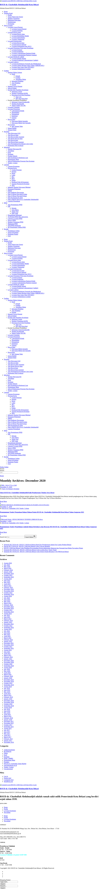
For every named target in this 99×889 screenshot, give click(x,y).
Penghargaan (12, 22)
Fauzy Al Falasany (8, 489)
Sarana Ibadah (12, 128)
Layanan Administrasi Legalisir (21, 69)
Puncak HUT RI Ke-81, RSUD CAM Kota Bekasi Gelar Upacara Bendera (27, 546)
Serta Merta (15, 210)
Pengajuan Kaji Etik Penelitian (21, 95)
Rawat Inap (11, 124)
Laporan (6, 164)
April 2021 (7, 653)
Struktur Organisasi (14, 18)
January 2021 (8, 659)
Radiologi (15, 116)
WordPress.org (8, 781)
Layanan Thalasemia (18, 39)
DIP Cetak (15, 213)
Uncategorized (8, 769)
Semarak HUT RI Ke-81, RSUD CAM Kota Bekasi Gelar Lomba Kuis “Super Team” (30, 550)
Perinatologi (15, 114)
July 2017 (7, 730)
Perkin (14, 180)
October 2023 (8, 610)
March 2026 (7, 568)
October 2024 (8, 593)
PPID (5, 203)
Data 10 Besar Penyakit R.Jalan (17, 194)
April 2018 (7, 714)
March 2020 (7, 674)
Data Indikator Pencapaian (16, 192)
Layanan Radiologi (17, 51)
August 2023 (8, 613)
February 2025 (8, 587)
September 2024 (9, 594)
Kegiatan (10, 154)
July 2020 (7, 669)
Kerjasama (11, 24)
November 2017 (9, 723)
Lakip (13, 175)
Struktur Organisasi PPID (15, 222)
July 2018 (7, 709)
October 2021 (8, 646)
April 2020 (7, 673)
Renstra (14, 171)
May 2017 (7, 733)
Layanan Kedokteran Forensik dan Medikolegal (26, 64)
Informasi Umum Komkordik (20, 102)
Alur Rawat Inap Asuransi (16, 142)
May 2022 (7, 634)
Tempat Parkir (12, 130)
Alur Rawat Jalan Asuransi (16, 137)
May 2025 (7, 582)
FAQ (9, 236)
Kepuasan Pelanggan (14, 189)
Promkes (6, 762)
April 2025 (7, 584)
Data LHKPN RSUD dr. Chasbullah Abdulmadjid (23, 199)
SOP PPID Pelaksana (14, 225)
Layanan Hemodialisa (18, 37)
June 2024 (7, 599)
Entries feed (7, 778)
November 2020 (9, 662)
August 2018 (8, 707)
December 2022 (9, 624)
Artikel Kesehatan (9, 750)
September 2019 (9, 685)
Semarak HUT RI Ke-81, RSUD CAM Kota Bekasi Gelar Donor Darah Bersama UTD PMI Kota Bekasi (36, 551)
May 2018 (7, 713)
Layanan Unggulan (14, 107)
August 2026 (8, 563)
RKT (13, 178)
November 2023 (9, 608)
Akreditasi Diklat (20, 79)
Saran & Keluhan (13, 232)
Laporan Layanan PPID (15, 218)
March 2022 (7, 638)
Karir (9, 152)
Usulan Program (17, 170)
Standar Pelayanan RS (14, 149)
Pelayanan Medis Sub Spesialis (21, 123)
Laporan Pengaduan (14, 201)
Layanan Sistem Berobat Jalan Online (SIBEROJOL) (28, 65)
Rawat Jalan (11, 119)
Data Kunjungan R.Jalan (15, 198)
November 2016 (9, 742)
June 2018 (7, 711)
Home (6, 11)
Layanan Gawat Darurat (15, 27)
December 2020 (9, 660)
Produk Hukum (12, 156)
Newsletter (7, 812)
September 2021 (9, 648)
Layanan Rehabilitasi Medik (20, 36)
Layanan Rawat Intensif (19, 44)
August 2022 (8, 629)
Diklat (6, 753)
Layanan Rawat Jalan (14, 32)
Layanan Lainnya (13, 62)
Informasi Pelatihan (17, 81)
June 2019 (7, 690)
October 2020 (8, 664)
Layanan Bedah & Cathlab (16, 57)
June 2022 (7, 633)
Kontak (14, 84)
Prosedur (6, 131)
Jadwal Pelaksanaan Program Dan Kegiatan (21, 161)
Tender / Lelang (12, 163)
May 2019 (7, 692)
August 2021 (8, 650)
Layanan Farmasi (17, 50)
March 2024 (7, 603)
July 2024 (7, 598)
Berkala (14, 208)
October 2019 (8, 683)
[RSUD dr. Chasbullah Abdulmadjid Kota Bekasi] (18, 1)
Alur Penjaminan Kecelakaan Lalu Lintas (20, 144)
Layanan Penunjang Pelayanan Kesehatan (20, 48)
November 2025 (9, 573)
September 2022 (9, 627)
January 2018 (8, 720)
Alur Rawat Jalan (13, 135)
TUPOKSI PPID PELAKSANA (18, 217)
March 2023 (7, 619)
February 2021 (8, 657)
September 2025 (9, 577)
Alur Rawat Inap (13, 140)
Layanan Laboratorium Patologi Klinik (23, 53)
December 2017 (9, 721)
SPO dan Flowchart (21, 98)
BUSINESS (7, 751)
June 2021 (7, 652)
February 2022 (8, 639)
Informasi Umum (17, 91)
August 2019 (8, 686)
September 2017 (9, 726)
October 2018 (8, 704)
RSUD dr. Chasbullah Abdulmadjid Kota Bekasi (19, 5)
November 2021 (9, 645)
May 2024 (7, 601)
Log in (6, 776)
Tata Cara (18, 97)
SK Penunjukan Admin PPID (17, 227)
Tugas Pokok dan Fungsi (15, 17)
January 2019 (8, 699)
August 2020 (8, 667)
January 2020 (8, 678)
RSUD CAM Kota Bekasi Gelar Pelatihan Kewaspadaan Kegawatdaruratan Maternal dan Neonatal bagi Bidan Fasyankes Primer (43, 548)
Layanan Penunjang (14, 109)
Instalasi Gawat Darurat (15, 86)
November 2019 (9, 681)
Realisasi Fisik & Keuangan (20, 182)
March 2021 (7, 655)
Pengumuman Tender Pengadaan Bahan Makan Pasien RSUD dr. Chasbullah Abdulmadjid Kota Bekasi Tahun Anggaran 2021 (42, 512)
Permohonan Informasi (15, 215)
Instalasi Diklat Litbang (15, 72)
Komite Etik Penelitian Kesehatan (18, 90)
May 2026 (7, 566)
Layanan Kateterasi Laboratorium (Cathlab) (25, 60)
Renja (13, 173)
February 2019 (8, 697)
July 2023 (7, 615)
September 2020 (9, 666)
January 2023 (8, 622)
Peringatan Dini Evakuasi (15, 145)
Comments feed (8, 780)
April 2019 (7, 693)
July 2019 (7, 688)
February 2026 (8, 570)
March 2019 (7, 695)
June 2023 (7, 617)
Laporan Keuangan (14, 166)
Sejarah (17, 76)
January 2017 (8, 740)
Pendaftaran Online (14, 231)
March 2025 (7, 586)
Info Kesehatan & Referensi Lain (18, 158)
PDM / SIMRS (8, 758)
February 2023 (8, 620)
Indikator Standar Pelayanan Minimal (19, 187)
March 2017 (7, 737)
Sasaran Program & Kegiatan (20, 184)
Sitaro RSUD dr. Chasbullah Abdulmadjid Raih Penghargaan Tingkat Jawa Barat (27, 492)
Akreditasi (11, 151)
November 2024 (9, 591)
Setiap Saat (15, 211)
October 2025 (8, 575)
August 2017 (8, 728)
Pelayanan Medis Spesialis (20, 121)
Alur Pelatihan (16, 83)
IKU (13, 177)
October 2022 (8, 626)
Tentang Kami (8, 13)
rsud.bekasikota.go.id (10, 765)
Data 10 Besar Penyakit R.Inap (17, 196)
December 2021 (9, 643)
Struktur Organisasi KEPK (20, 93)
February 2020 (8, 676)
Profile (10, 15)
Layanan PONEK (17, 31)
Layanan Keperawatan (15, 41)
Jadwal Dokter (12, 88)
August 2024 (8, 596)
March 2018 (7, 716)
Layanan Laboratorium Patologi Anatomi (24, 55)
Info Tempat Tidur (17, 126)
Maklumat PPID (13, 224)
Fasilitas (6, 71)
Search (2, 469)
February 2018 (8, 718)
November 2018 (9, 702)
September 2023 (9, 612)
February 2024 (8, 605)
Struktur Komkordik (18, 104)
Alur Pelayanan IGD (14, 133)
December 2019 (9, 680)
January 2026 (8, 572)
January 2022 (8, 641)
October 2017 (8, 725)
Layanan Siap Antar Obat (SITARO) (23, 67)
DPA (13, 185)
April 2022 (7, 636)
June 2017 (7, 732)
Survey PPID (12, 220)
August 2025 (8, 579)
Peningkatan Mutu (13, 159)
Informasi (7, 147)
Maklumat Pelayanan (14, 20)
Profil (13, 74)
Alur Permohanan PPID (15, 205)
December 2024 (9, 589)
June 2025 (7, 580)
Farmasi (14, 118)
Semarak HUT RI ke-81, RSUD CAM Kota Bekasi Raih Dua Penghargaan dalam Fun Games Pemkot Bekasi (37, 544)
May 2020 (7, 671)
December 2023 (9, 606)
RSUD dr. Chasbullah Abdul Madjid (15, 763)
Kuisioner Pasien (13, 234)
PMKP (10, 191)
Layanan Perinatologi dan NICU (22, 46)
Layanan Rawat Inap (18, 43)
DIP (9, 206)
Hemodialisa (15, 112)
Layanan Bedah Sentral (19, 58)
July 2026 (7, 565)
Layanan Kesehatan (10, 811)
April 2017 (7, 735)
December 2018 (9, 700)
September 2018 (9, 706)
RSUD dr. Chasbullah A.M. (10, 508)
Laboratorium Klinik (18, 111)
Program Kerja (12, 168)
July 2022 (7, 631)
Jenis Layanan (8, 25)
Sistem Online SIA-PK (19, 105)
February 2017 (8, 739)
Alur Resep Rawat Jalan (15, 138)
